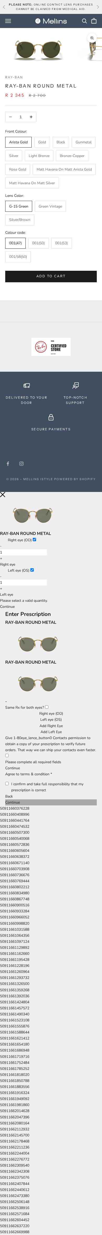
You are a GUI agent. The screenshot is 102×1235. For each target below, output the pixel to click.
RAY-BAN (14, 77)
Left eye (6, 594)
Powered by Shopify (75, 479)
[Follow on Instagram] (21, 463)
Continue (12, 768)
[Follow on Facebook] (7, 463)
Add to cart (51, 276)
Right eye (7, 564)
